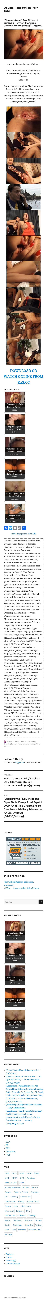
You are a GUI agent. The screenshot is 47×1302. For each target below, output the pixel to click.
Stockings (17, 1225)
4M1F (7, 1178)
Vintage (33, 744)
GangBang (10, 1151)
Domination (10, 1201)
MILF (28, 1211)
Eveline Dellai (33, 1201)
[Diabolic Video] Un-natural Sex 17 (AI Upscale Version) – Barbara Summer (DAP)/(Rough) (23, 1079)
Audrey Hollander (13, 1187)
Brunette (7, 744)
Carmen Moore (16, 744)
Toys (14, 1230)
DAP (8, 1142)
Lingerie (26, 744)
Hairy (15, 1206)
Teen (7, 1230)
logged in (19, 762)
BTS (6, 1197)
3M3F (36, 1173)
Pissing (8, 1220)
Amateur (31, 1178)
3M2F (28, 1173)
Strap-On (29, 1225)
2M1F (7, 1173)
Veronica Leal (34, 1230)
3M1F (21, 1173)
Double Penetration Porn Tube (15, 1298)
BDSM (26, 1187)
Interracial (9, 1211)
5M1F (22, 1178)
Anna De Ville (11, 1183)
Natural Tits (10, 1216)
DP (7, 1145)
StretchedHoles (13, 741)
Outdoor (21, 1216)
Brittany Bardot (21, 1192)
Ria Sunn (29, 1220)
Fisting (8, 1206)
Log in (9, 1257)
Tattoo (38, 1225)
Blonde (8, 1192)
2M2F (14, 1173)
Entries (11, 1260)
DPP (8, 1148)
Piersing (31, 1216)
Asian (21, 1183)
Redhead (18, 1220)
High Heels (26, 1206)
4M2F (14, 1178)
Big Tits (34, 1187)
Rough (39, 1220)
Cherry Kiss (25, 1197)
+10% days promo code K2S (23, 534)
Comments (13, 1263)
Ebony (21, 1201)
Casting (14, 1197)
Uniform (22, 1230)
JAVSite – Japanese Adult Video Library (21, 888)
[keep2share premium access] (23, 851)
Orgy (34, 741)
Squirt (7, 1225)
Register (9, 1254)
